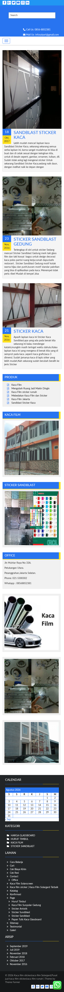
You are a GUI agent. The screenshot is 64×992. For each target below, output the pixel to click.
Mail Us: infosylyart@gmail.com (42, 35)
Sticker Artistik (19, 909)
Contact (14, 876)
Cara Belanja (16, 862)
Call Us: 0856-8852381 (38, 30)
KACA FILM (17, 843)
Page (12, 898)
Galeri (13, 930)
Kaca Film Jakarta (20, 399)
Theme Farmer (12, 982)
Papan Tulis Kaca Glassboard (26, 919)
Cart (12, 866)
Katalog (14, 891)
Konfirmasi (15, 894)
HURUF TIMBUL (19, 839)
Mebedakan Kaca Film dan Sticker (29, 396)
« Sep (8, 819)
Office (15, 880)
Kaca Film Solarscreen (21, 884)
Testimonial (16, 927)
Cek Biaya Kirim (18, 869)
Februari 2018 (17, 957)
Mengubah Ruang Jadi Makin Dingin (30, 388)
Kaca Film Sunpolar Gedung (26, 905)
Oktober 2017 (17, 961)
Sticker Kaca (28, 331)
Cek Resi (14, 873)
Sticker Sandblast (21, 916)
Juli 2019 (14, 950)
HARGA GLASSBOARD (23, 835)
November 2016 (18, 964)
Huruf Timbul (19, 901)
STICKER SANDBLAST (22, 846)
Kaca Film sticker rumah (24, 392)
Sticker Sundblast (21, 912)
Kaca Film (16, 385)
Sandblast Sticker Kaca (23, 403)
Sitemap (14, 923)
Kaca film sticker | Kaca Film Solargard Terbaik (34, 887)
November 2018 (18, 953)
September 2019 (18, 946)
